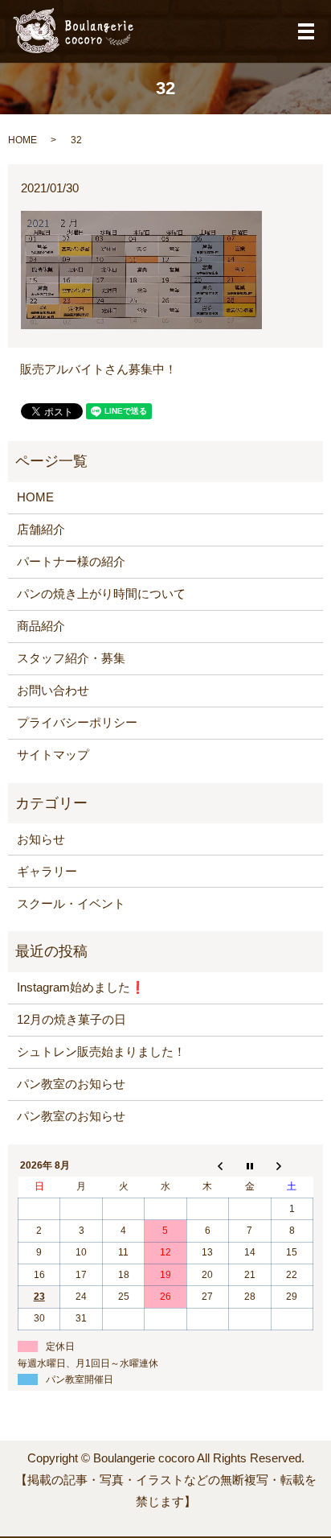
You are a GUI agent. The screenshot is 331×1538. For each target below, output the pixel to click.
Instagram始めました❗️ (81, 987)
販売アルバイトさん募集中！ (98, 369)
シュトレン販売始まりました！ (101, 1051)
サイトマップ (53, 754)
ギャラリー (47, 871)
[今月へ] (250, 1165)
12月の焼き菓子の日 (71, 1019)
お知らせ (41, 839)
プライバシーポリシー (77, 722)
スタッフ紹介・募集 (71, 658)
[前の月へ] (207, 1165)
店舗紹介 (41, 529)
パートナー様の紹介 (71, 561)
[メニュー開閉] (306, 31)
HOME (22, 140)
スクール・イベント (71, 903)
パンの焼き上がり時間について (101, 593)
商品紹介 (41, 626)
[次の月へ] (292, 1165)
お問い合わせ (53, 690)
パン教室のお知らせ (71, 1084)
